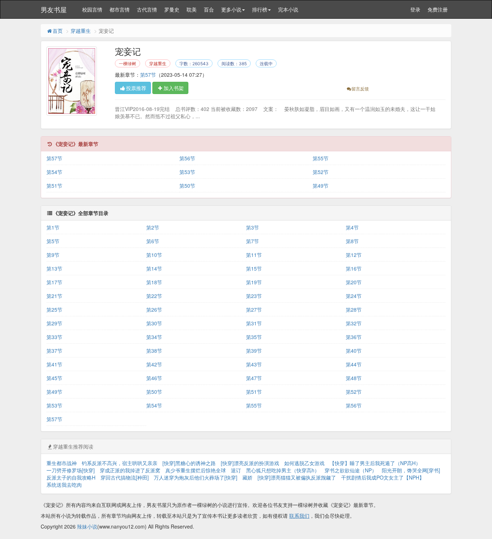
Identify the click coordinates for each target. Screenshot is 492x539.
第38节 (154, 350)
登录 (415, 9)
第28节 (354, 309)
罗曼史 (171, 9)
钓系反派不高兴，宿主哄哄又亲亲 (119, 463)
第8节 (352, 241)
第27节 (254, 309)
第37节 (54, 350)
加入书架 (174, 88)
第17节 (54, 282)
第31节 (254, 323)
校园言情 (92, 9)
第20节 (354, 282)
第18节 (154, 282)
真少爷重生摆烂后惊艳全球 (195, 470)
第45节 (54, 378)
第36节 (354, 336)
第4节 (352, 227)
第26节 (154, 309)
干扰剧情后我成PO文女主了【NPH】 (382, 477)
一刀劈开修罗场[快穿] (70, 470)
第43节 (254, 364)
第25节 (54, 309)
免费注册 (438, 9)
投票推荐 (136, 88)
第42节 (154, 364)
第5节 (52, 241)
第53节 (187, 171)
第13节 (54, 268)
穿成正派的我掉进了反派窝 (130, 470)
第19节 (254, 282)
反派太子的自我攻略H (70, 477)
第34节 (154, 336)
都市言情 (119, 9)
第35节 (254, 336)
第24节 (354, 295)
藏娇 (247, 477)
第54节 (54, 171)
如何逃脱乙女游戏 (304, 463)
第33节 (54, 336)
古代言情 (147, 9)
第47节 (254, 378)
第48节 (354, 378)
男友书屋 (54, 9)
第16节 (354, 268)
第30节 (154, 323)
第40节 (354, 350)
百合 (209, 9)
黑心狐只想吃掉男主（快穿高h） (282, 470)
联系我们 (299, 515)
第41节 (54, 364)
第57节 (148, 74)
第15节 (254, 268)
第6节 (152, 241)
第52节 (320, 171)
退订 (236, 470)
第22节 (154, 295)
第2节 (152, 227)
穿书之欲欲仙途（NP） (351, 470)
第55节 (320, 158)
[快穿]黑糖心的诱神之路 (189, 463)
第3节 (252, 227)
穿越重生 (81, 30)
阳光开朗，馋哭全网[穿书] (411, 470)
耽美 (192, 9)
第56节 (187, 158)
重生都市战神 (61, 463)
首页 (58, 30)
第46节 (154, 378)
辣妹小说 (87, 526)
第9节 (52, 254)
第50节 (187, 185)
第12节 (354, 254)
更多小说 (231, 9)
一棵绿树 (127, 63)
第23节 (254, 295)
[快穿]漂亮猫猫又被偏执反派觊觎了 (297, 477)
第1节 (52, 227)
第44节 (354, 364)
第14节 (154, 268)
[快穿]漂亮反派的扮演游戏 (250, 463)
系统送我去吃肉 (64, 484)
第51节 (54, 185)
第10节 (154, 254)
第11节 (254, 254)
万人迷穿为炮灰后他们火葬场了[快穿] (195, 477)
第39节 (254, 350)
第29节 (54, 323)
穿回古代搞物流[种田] (124, 477)
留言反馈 (360, 88)
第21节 (54, 295)
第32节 (354, 323)
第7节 (252, 241)
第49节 (320, 185)
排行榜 (259, 9)
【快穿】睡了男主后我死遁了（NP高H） (375, 463)
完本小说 (288, 9)
